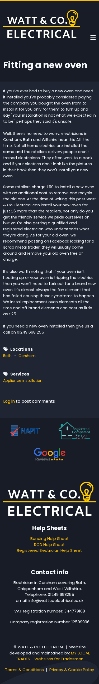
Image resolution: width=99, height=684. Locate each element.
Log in (9, 401)
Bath (7, 355)
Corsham (27, 355)
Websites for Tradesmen (58, 659)
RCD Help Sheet (49, 544)
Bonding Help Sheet (49, 538)
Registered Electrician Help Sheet (49, 550)
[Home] (41, 24)
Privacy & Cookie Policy (71, 669)
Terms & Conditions (24, 669)
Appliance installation (23, 380)
